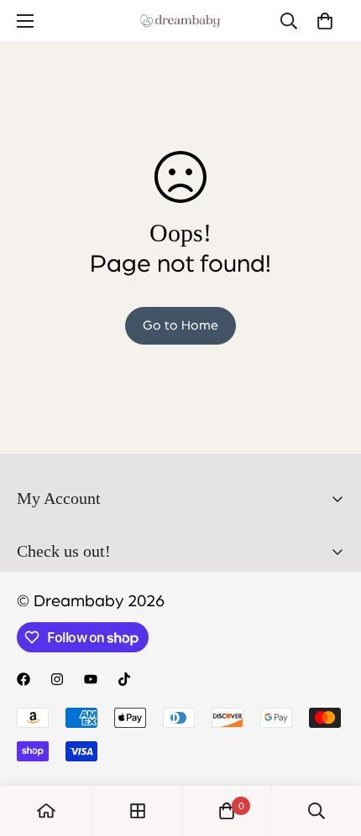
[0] (325, 21)
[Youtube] (90, 679)
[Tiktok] (124, 679)
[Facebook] (23, 679)
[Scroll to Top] (331, 747)
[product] (46, 811)
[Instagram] (57, 679)
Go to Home (180, 325)
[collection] (137, 810)
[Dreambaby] (180, 20)
